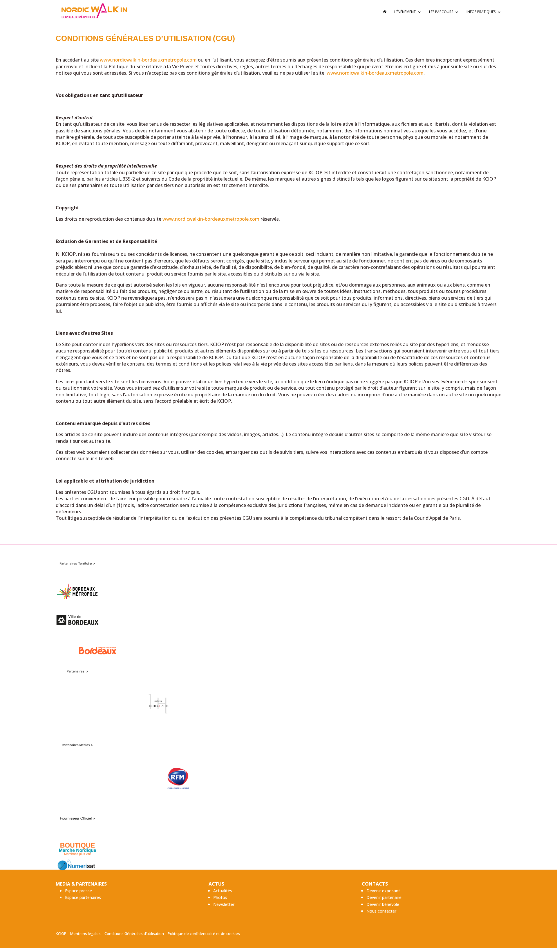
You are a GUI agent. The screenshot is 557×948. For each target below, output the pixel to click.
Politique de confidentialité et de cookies (204, 933)
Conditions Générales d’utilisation (134, 933)
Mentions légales (85, 933)
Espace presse (78, 890)
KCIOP (61, 933)
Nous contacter (381, 911)
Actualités (222, 890)
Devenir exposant (383, 890)
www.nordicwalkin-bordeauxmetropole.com (148, 60)
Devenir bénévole (382, 904)
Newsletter (223, 904)
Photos (220, 897)
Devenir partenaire (384, 897)
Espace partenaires (83, 897)
